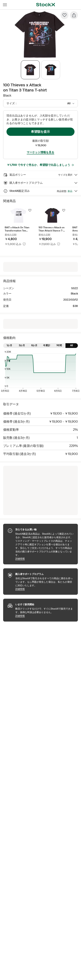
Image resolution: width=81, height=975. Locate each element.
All (71, 345)
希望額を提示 (40, 132)
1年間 (59, 345)
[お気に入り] (64, 15)
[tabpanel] (39, 35)
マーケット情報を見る (40, 152)
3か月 (22, 345)
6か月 (34, 345)
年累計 (46, 345)
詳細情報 (44, 558)
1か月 (9, 345)
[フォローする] (30, 210)
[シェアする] (74, 15)
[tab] (30, 69)
